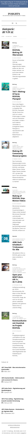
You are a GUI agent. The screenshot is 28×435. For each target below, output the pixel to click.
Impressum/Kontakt (15, 427)
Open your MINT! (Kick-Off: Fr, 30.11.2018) (17, 278)
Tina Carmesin (19, 318)
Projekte (21, 46)
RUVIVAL (14, 48)
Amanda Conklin (16, 146)
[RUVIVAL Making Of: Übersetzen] (5, 45)
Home (3, 36)
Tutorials (18, 89)
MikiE (24, 268)
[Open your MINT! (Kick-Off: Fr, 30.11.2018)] (5, 267)
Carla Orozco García (17, 147)
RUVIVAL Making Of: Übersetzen (17, 52)
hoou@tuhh (9, 36)
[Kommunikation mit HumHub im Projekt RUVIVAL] (5, 316)
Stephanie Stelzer (18, 285)
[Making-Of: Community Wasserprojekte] (5, 145)
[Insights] (14, 14)
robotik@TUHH (20, 270)
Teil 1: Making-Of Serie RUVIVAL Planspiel (19, 95)
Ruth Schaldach (20, 88)
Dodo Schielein (17, 58)
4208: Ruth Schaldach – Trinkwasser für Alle (18, 246)
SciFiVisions (19, 271)
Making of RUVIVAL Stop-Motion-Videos (18, 198)
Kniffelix (21, 268)
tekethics (14, 272)
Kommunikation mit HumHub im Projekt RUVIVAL (19, 324)
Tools (24, 318)
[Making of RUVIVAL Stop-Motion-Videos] (5, 189)
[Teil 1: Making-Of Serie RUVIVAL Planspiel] (5, 86)
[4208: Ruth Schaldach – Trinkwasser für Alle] (5, 238)
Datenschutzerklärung (14, 425)
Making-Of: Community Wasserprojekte (19, 153)
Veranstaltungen (21, 272)
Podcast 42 (22, 239)
